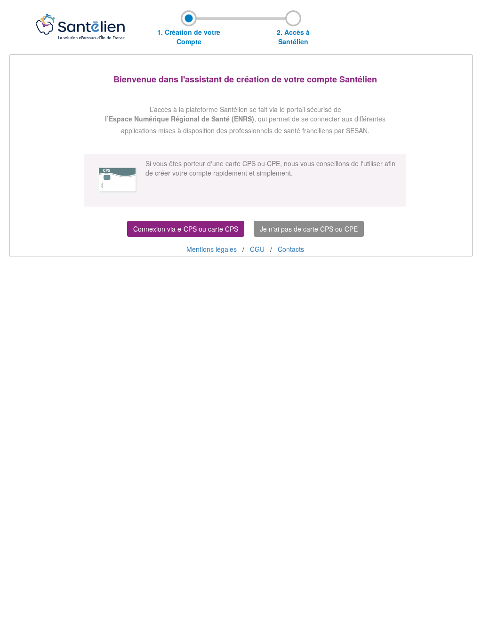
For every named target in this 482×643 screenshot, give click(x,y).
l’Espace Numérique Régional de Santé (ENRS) (179, 118)
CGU (258, 249)
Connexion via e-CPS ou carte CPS (185, 228)
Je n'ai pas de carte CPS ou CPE (309, 228)
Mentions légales (212, 249)
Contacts (291, 249)
